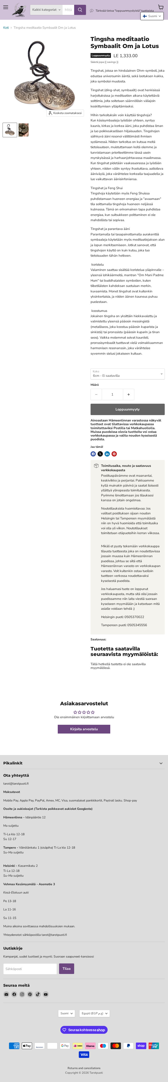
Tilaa (67, 968)
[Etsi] (80, 10)
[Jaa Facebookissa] (93, 454)
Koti (6, 28)
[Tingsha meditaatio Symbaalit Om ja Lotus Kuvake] (10, 130)
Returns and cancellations (84, 1068)
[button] (152, 16)
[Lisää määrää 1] (128, 394)
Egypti (92, 1013)
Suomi (64, 1013)
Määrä (95, 385)
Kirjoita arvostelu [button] (84, 729)
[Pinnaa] (114, 454)
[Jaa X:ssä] (100, 454)
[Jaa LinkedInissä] (107, 454)
